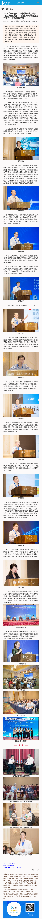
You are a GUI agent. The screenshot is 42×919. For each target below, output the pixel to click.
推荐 (7, 9)
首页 (2, 9)
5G (11, 41)
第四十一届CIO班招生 (10, 863)
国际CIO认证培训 (8, 865)
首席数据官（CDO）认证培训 (12, 868)
